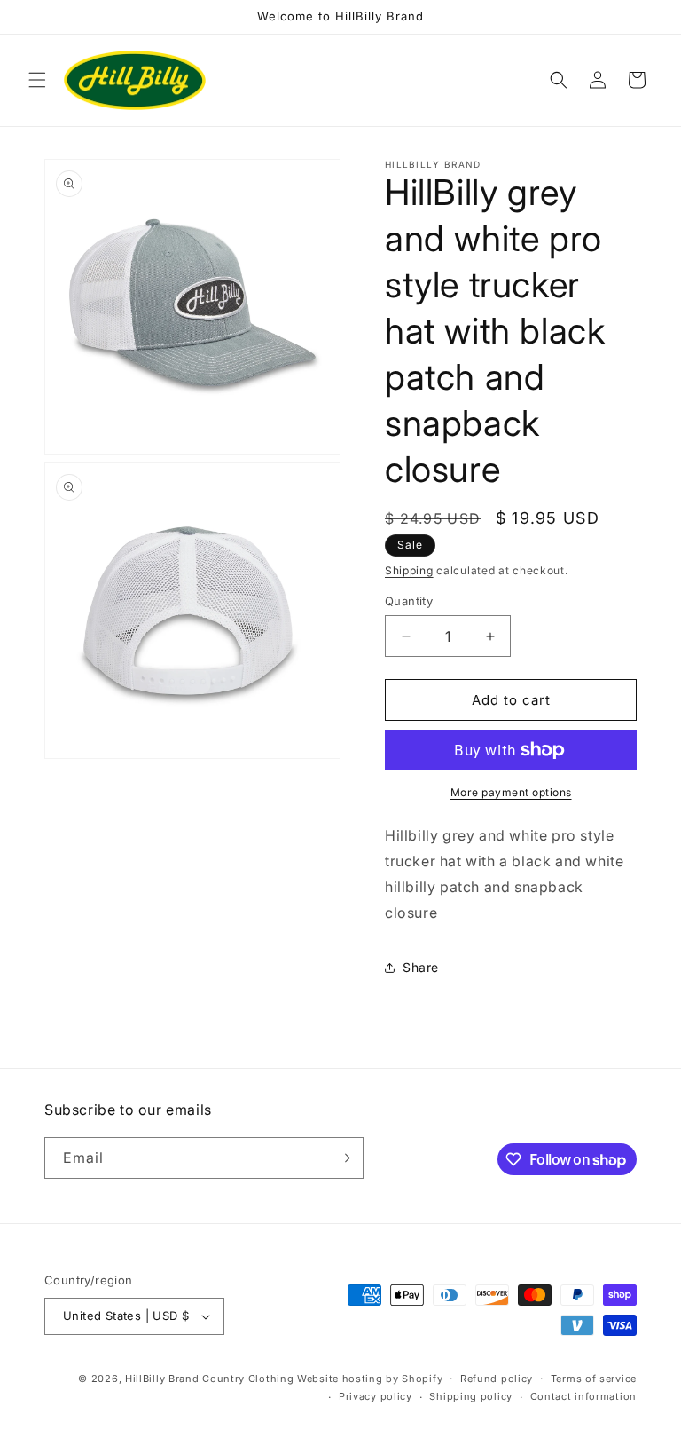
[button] (37, 79)
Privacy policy (375, 1396)
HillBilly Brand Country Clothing (209, 1378)
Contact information (583, 1396)
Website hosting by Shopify (369, 1378)
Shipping (409, 570)
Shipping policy (471, 1396)
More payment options (511, 792)
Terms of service (594, 1378)
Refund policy (496, 1378)
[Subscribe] (343, 1158)
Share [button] (421, 967)
